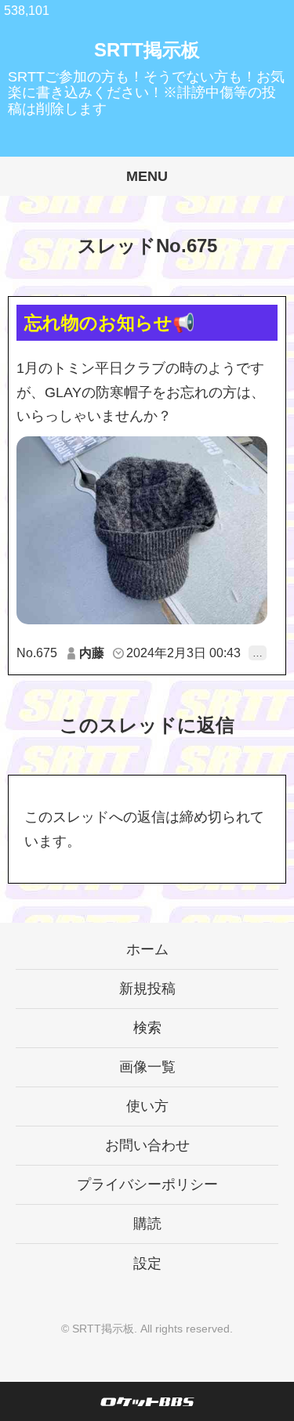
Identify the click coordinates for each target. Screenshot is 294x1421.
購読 (147, 1223)
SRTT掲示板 (147, 49)
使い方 (147, 1106)
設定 (147, 1263)
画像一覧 (147, 1067)
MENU (147, 176)
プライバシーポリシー (147, 1184)
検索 (147, 1028)
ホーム (147, 949)
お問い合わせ (147, 1145)
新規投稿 (147, 988)
